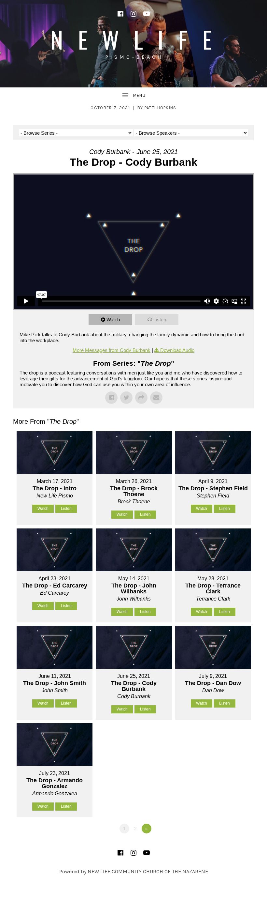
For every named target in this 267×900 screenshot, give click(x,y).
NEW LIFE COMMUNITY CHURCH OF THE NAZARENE (148, 871)
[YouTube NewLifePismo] (146, 14)
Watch (113, 319)
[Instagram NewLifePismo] (133, 14)
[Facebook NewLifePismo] (120, 14)
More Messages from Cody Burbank (111, 350)
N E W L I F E (133, 39)
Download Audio (177, 350)
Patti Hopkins (160, 107)
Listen (159, 319)
